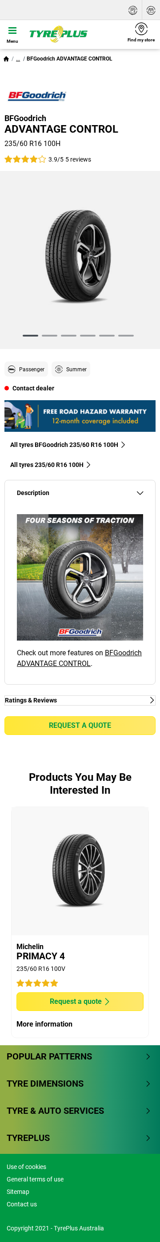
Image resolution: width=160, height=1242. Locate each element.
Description (33, 493)
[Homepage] (6, 59)
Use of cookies (26, 1166)
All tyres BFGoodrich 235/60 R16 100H (64, 444)
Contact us (22, 1204)
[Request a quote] (133, 10)
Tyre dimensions (45, 1083)
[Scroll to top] (137, 1223)
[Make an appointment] (151, 10)
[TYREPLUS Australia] (73, 34)
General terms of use (35, 1179)
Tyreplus (28, 1137)
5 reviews (78, 159)
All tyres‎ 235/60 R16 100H (47, 464)
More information (44, 1024)
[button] (18, 59)
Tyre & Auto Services (55, 1110)
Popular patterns (49, 1056)
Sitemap (18, 1191)
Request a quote (80, 725)
